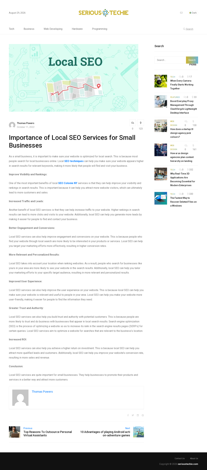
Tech (11, 29)
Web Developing (53, 29)
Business (29, 29)
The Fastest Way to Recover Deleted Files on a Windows (183, 202)
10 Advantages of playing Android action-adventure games (105, 433)
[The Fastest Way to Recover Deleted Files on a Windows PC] (160, 198)
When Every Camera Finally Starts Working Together (181, 84)
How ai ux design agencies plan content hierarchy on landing (182, 157)
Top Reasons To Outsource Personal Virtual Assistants (47, 433)
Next (127, 428)
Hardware (77, 29)
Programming (99, 29)
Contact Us (180, 458)
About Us (194, 458)
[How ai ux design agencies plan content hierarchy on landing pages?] (160, 150)
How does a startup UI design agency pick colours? (181, 133)
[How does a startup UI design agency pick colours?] (160, 125)
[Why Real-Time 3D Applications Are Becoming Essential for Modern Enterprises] (160, 174)
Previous (27, 428)
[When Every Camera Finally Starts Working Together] (160, 81)
